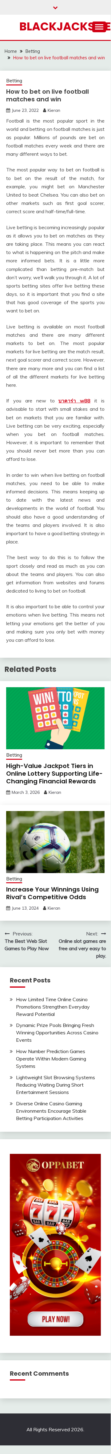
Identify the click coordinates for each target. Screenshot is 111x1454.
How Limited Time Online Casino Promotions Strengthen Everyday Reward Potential (53, 1006)
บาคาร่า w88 (74, 401)
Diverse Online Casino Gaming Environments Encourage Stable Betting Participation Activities (51, 1110)
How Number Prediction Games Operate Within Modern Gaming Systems (51, 1058)
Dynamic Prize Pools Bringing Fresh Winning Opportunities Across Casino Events (57, 1032)
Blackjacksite (65, 26)
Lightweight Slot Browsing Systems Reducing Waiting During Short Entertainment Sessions (55, 1084)
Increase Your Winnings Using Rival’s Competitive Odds (52, 893)
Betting (14, 81)
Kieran (54, 110)
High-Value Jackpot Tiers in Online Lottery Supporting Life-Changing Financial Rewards (54, 774)
